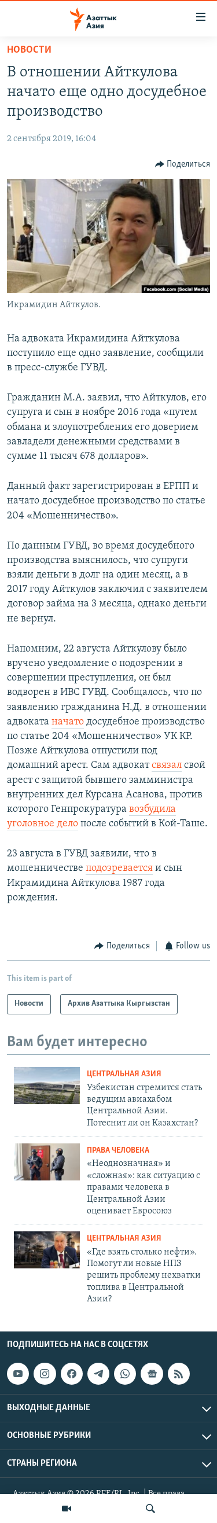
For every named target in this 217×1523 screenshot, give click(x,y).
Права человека (118, 1150)
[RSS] (179, 1374)
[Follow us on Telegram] (98, 1374)
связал (167, 765)
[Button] (183, 164)
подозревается (119, 868)
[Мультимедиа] (66, 1508)
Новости (29, 50)
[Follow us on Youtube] (18, 1374)
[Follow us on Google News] (152, 1374)
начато (68, 722)
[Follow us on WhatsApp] (125, 1374)
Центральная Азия (124, 1074)
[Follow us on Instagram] (45, 1374)
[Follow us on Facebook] (72, 1374)
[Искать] (150, 1508)
